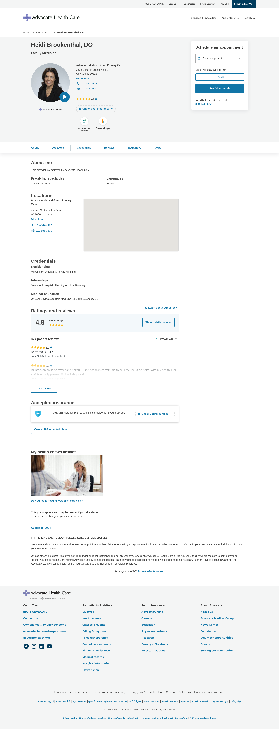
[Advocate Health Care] (52, 18)
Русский (185, 701)
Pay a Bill (224, 4)
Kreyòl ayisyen (104, 701)
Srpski (195, 701)
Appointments (230, 17)
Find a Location (207, 4)
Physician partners (154, 631)
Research (147, 637)
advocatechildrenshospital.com (44, 631)
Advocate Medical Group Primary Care (99, 65)
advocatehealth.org (36, 637)
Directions (82, 78)
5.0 (47, 347)
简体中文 (67, 701)
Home (26, 32)
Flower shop (90, 669)
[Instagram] (33, 647)
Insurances (134, 147)
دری (74, 701)
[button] (64, 97)
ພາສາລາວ (155, 701)
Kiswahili (204, 701)
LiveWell (88, 611)
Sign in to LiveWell (243, 4)
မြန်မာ (58, 701)
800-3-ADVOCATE (154, 4)
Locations (58, 147)
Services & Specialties (203, 17)
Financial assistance (96, 650)
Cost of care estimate (96, 644)
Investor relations (153, 650)
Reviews (109, 147)
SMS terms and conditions (203, 718)
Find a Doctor (188, 4)
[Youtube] (49, 647)
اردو (226, 701)
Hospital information (96, 663)
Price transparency (95, 637)
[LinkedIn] (41, 647)
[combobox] (219, 58)
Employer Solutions (154, 644)
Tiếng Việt (236, 701)
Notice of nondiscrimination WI (157, 718)
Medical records (93, 657)
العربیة (51, 701)
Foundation (208, 631)
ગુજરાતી (91, 701)
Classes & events (93, 624)
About (35, 147)
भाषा (115, 701)
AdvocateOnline (152, 611)
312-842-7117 (89, 83)
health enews (91, 618)
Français (82, 701)
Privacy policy (70, 718)
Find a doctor (43, 32)
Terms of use (181, 718)
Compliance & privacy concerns (44, 624)
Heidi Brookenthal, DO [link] (70, 32)
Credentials (84, 147)
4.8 (92, 99)
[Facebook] (26, 647)
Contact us (30, 618)
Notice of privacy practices (92, 718)
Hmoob (123, 701)
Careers (146, 618)
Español (172, 4)
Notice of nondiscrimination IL (123, 718)
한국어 (146, 701)
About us (207, 611)
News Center (209, 624)
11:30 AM (220, 77)
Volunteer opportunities (217, 637)
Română (174, 701)
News (157, 147)
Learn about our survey (162, 307)
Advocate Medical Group (217, 618)
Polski (165, 701)
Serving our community (217, 650)
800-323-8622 (203, 104)
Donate (205, 644)
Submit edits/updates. (150, 571)
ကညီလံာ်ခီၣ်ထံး (135, 701)
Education (148, 624)
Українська (217, 701)
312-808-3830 (89, 88)
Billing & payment (94, 631)
